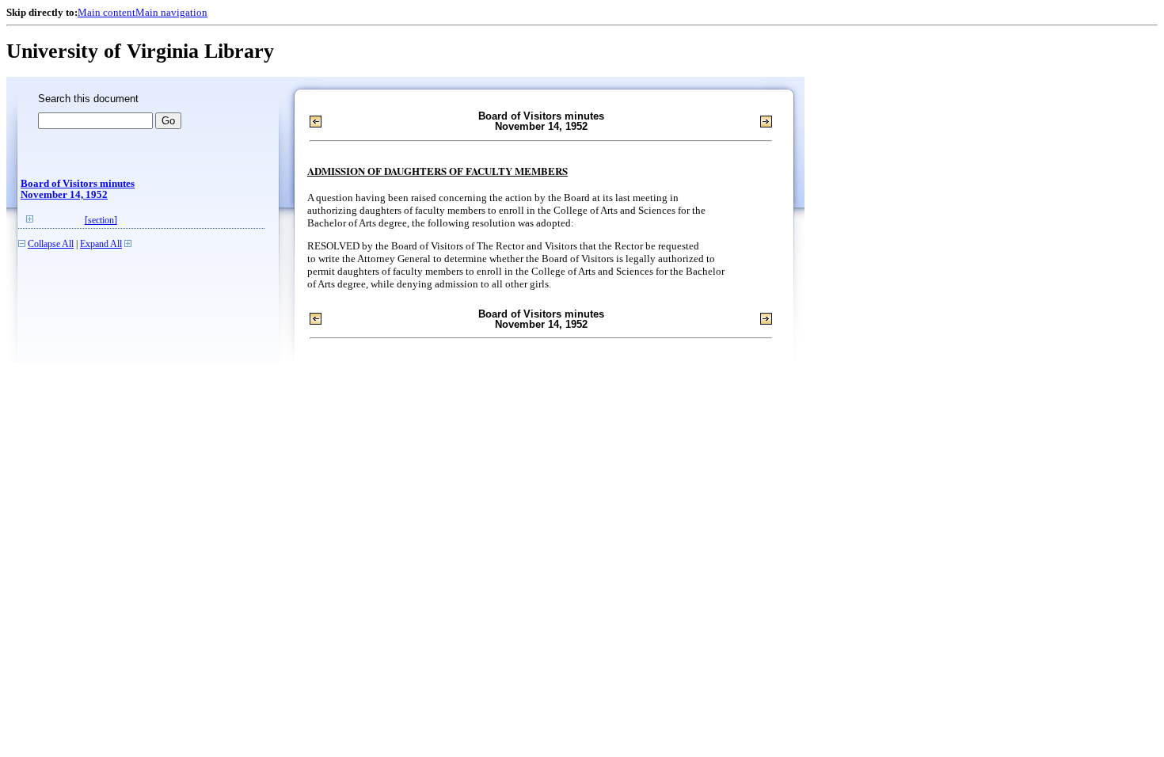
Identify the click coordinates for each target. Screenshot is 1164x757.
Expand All (101, 244)
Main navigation (171, 12)
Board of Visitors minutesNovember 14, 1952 (78, 189)
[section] (101, 220)
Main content (106, 12)
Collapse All (51, 244)
